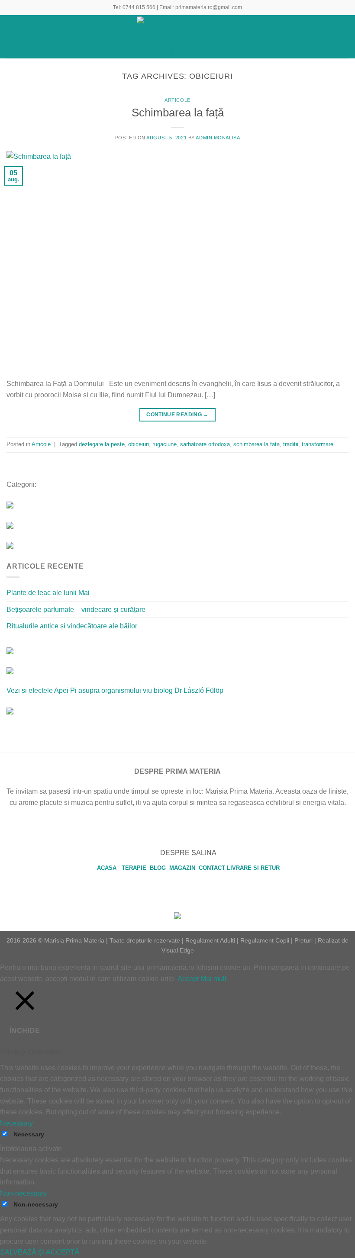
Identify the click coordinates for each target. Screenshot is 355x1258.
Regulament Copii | (266, 940)
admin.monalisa (218, 137)
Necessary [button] (16, 1123)
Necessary (28, 1134)
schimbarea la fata (256, 444)
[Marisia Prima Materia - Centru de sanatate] (177, 36)
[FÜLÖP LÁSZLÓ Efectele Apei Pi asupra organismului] (9, 670)
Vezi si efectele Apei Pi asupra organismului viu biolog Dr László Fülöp (114, 690)
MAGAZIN (183, 868)
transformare (317, 444)
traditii (290, 444)
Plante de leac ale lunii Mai (48, 592)
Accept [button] (188, 978)
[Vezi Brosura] (9, 710)
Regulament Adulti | (212, 940)
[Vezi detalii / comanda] (9, 650)
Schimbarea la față (178, 112)
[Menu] (11, 36)
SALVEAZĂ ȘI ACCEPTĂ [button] (40, 1252)
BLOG (159, 868)
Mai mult (213, 978)
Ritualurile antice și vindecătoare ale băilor (71, 626)
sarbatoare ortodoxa (205, 444)
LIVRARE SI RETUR (253, 868)
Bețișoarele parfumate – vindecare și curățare (75, 609)
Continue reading (177, 415)
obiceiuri (138, 444)
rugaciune (164, 444)
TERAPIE (135, 868)
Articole (177, 100)
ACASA (108, 868)
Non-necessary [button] (23, 1193)
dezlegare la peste (102, 444)
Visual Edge (177, 950)
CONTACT (212, 868)
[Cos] (344, 36)
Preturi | (305, 940)
